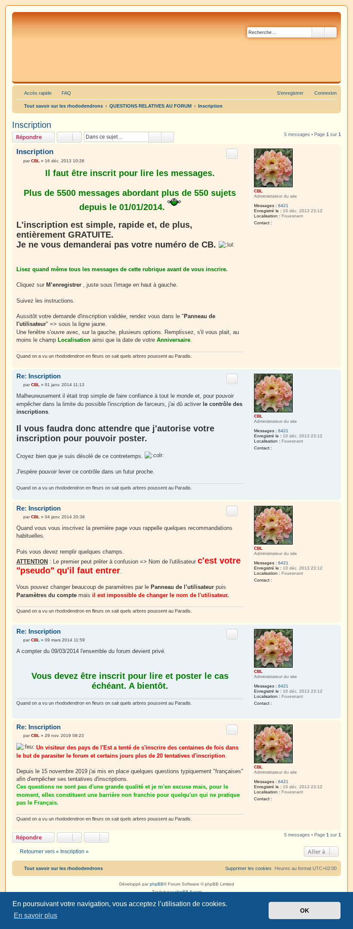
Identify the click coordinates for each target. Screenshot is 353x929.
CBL (258, 191)
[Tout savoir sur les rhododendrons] (169, 47)
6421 (283, 205)
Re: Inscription (38, 376)
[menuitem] (62, 93)
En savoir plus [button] (35, 915)
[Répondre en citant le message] (232, 154)
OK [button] (304, 910)
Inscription (31, 125)
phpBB (157, 884)
